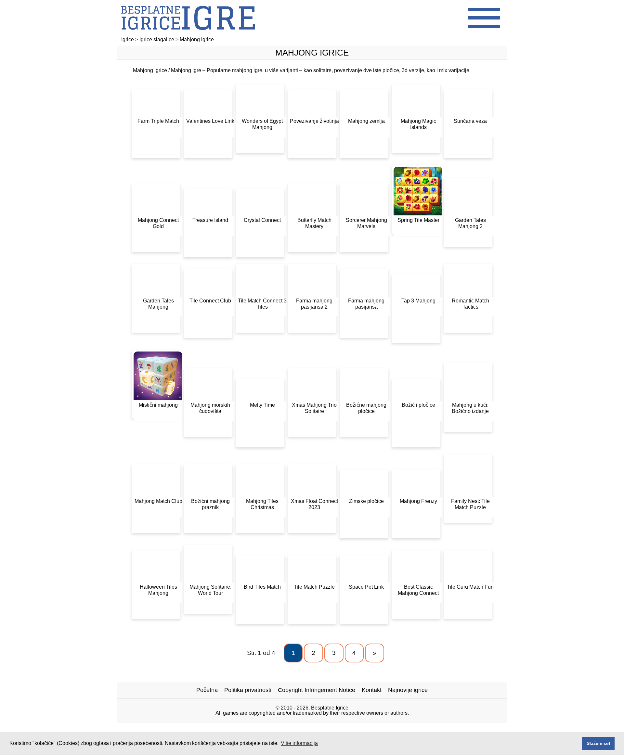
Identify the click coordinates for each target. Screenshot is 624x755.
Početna (207, 690)
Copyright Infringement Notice (316, 690)
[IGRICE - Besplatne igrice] (188, 34)
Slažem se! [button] (598, 743)
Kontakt (372, 690)
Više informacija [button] (299, 743)
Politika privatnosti (247, 690)
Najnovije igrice (408, 690)
